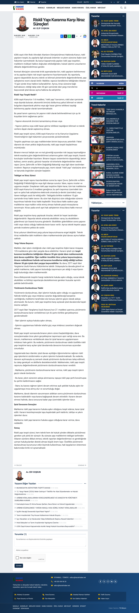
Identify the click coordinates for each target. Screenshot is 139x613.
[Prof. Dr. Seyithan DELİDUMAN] (95, 307)
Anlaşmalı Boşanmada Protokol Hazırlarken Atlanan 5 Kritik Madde (112, 34)
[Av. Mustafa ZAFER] (95, 64)
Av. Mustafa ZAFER (108, 61)
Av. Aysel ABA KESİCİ (109, 31)
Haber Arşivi (105, 599)
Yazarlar (43, 2)
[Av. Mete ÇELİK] (95, 73)
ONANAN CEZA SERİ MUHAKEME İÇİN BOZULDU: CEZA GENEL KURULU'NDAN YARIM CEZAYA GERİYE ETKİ (112, 75)
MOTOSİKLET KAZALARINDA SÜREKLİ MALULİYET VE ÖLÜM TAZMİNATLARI (112, 46)
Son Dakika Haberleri (80, 599)
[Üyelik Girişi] (124, 2)
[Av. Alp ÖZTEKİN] (95, 54)
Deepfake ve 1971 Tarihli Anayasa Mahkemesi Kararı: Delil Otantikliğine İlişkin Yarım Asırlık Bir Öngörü (112, 299)
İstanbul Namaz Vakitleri (81, 595)
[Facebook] (100, 581)
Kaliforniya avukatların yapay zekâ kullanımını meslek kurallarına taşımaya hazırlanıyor (112, 289)
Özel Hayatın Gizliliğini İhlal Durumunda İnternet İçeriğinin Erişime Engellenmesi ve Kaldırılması (112, 55)
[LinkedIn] (111, 581)
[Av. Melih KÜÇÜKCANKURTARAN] (95, 43)
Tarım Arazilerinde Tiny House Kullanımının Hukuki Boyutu (38, 515)
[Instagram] (108, 581)
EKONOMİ (16, 608)
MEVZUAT (102, 8)
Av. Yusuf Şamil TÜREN (109, 21)
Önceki (19, 465)
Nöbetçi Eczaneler (23, 595)
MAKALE (41, 8)
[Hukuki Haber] (18, 7)
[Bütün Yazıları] (85, 483)
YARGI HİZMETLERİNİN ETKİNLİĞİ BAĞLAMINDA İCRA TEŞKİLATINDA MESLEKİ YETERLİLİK (112, 65)
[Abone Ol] (84, 36)
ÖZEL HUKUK (91, 8)
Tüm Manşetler (50, 599)
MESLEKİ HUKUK (63, 8)
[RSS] (115, 581)
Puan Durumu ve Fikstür (25, 599)
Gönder (19, 566)
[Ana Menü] (125, 7)
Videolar (32, 2)
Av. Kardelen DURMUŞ (109, 276)
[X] (104, 581)
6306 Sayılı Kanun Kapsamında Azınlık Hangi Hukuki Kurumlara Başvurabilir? (45, 526)
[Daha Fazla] (73, 36)
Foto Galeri (20, 2)
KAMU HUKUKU (78, 8)
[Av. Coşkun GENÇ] (95, 298)
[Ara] (121, 7)
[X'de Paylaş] (65, 36)
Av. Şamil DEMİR (107, 285)
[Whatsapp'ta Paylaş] (69, 36)
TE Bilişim (122, 608)
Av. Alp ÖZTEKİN (107, 51)
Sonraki (81, 465)
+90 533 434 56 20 (60, 581)
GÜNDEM (75, 606)
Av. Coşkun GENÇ (107, 295)
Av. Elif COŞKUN (41, 28)
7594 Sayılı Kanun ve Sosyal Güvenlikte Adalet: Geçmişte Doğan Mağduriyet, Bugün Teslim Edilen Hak (112, 310)
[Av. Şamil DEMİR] (95, 288)
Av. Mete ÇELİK (106, 71)
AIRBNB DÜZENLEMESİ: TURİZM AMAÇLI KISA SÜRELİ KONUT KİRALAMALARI (46, 508)
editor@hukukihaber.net (62, 585)
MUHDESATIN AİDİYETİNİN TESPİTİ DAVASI (33, 488)
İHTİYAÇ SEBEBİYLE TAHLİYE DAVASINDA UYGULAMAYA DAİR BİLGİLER (112, 279)
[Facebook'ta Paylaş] (61, 36)
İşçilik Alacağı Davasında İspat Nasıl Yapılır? (33, 511)
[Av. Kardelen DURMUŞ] (95, 278)
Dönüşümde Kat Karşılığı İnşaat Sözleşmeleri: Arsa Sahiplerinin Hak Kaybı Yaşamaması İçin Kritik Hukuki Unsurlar (112, 24)
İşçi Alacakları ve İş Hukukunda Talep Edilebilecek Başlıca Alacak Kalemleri (45, 519)
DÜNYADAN (25, 608)
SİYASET (83, 606)
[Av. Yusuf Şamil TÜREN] (95, 23)
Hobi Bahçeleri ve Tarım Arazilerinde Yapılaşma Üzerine (37, 523)
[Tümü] (123, 16)
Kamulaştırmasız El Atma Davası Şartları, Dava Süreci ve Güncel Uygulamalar (45, 504)
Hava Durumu (49, 595)
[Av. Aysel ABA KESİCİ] (95, 33)
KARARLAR (50, 8)
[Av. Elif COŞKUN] (23, 23)
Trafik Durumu (105, 595)
